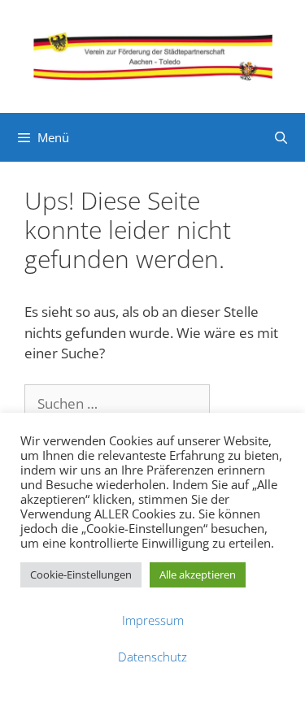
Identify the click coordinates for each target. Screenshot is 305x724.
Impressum (153, 620)
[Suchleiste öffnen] (281, 137)
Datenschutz (152, 656)
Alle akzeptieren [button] (197, 574)
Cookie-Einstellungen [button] (81, 574)
